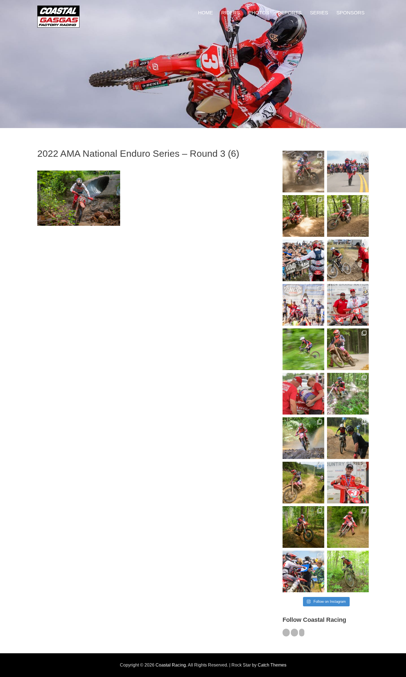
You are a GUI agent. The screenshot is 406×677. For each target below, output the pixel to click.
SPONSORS (350, 12)
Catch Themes (272, 665)
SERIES (319, 12)
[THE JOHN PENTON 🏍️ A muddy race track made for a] (348, 216)
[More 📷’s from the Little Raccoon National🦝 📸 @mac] (348, 394)
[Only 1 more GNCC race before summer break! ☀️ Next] (348, 482)
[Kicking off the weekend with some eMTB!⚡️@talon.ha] (303, 349)
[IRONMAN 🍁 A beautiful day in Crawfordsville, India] (303, 171)
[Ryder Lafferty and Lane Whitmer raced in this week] (303, 527)
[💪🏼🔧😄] (303, 394)
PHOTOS (258, 12)
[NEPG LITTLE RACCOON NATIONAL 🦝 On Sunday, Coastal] (303, 438)
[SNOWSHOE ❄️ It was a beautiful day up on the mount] (303, 482)
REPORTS (290, 12)
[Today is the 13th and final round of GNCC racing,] (348, 171)
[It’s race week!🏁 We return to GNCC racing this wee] (348, 349)
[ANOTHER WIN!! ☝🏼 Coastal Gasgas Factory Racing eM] (348, 571)
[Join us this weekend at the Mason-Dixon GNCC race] (303, 571)
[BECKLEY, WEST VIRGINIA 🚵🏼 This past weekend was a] (348, 260)
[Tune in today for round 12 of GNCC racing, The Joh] (303, 260)
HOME (205, 12)
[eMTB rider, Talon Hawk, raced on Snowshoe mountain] (348, 438)
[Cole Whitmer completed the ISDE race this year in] (303, 216)
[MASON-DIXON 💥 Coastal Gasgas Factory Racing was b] (348, 527)
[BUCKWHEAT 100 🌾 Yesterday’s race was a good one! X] (348, 305)
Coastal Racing (170, 665)
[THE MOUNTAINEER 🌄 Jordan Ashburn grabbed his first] (303, 305)
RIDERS (230, 12)
